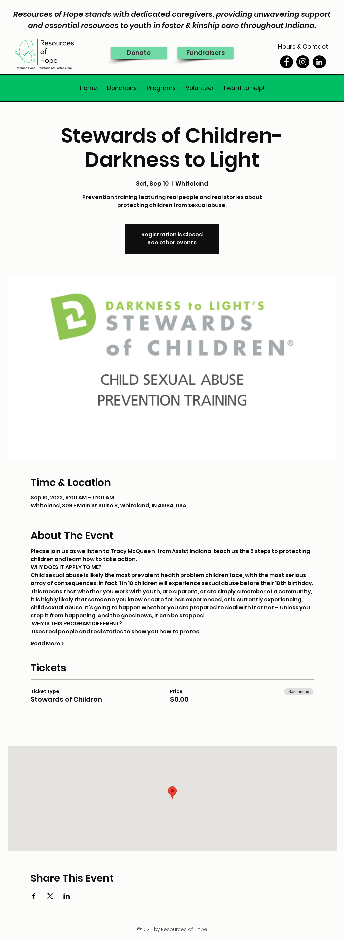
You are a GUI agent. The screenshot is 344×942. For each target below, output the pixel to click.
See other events (172, 242)
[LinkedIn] (319, 61)
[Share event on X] (50, 896)
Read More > (47, 643)
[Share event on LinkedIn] (66, 896)
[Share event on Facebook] (34, 896)
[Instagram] (302, 61)
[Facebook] (286, 61)
